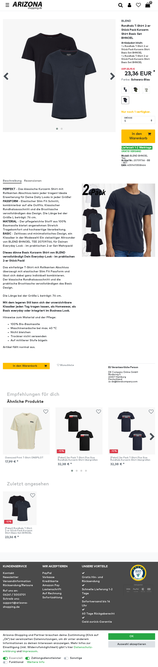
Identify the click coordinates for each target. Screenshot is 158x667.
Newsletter (10, 577)
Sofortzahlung (52, 597)
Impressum (29, 651)
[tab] (13, 179)
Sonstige (76, 658)
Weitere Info (36, 662)
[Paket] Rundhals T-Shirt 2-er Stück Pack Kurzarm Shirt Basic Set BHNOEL (18, 530)
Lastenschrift (51, 589)
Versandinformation (17, 581)
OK (131, 636)
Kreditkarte (50, 581)
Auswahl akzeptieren (131, 644)
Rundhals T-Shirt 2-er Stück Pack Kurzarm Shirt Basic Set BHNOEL (135, 49)
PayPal (47, 573)
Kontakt (8, 573)
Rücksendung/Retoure (18, 585)
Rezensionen (33, 180)
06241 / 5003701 (14, 594)
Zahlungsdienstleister (46, 658)
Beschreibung (12, 180)
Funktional (16, 662)
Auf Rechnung (51, 593)
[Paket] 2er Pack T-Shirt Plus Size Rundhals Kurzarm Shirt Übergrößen (78, 459)
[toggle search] (121, 5)
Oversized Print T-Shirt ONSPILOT (24, 458)
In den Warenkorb (138, 136)
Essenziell (16, 658)
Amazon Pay (51, 585)
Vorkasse (48, 577)
